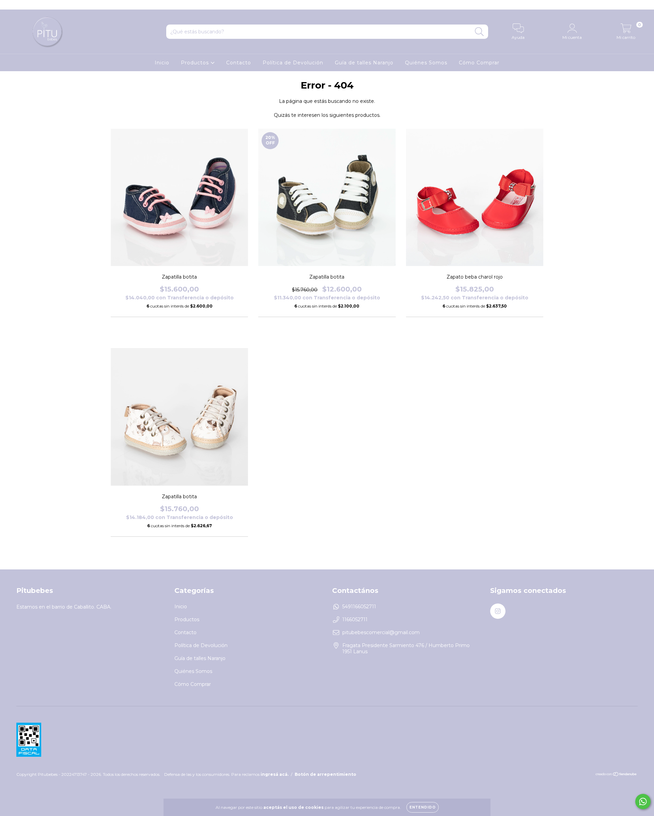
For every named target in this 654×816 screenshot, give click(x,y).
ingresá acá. (275, 774)
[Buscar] (479, 32)
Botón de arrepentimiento (325, 774)
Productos (196, 63)
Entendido (422, 807)
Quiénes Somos (426, 63)
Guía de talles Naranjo (364, 63)
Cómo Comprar (479, 63)
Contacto (238, 63)
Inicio (162, 63)
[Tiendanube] (616, 775)
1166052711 (355, 619)
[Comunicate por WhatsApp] (643, 801)
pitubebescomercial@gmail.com (381, 632)
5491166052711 (359, 606)
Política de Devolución (293, 63)
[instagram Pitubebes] (9, 5)
